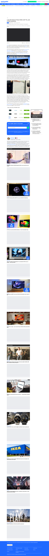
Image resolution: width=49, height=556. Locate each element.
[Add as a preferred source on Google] (9, 545)
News (8, 22)
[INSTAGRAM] (17, 138)
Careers (17, 549)
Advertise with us (26, 549)
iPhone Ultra (27, 5)
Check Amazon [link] (26, 117)
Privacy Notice (26, 131)
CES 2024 (24, 104)
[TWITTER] (15, 138)
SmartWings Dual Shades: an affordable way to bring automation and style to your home (36, 120)
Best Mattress (46, 5)
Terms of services (15, 131)
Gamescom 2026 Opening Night (19, 5)
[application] (18, 34)
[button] (46, 1)
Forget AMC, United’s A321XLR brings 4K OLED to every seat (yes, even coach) (36, 116)
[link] (10, 110)
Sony (7, 45)
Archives (8, 551)
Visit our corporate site (34, 542)
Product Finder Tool (39, 5)
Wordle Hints (33, 5)
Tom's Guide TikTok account (11, 144)
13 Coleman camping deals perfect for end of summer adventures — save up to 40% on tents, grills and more (36, 132)
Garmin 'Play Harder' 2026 (9, 5)
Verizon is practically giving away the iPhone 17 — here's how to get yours (36, 128)
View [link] (26, 110)
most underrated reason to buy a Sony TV (22, 53)
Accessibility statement (10, 549)
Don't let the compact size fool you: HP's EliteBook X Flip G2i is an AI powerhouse (36, 124)
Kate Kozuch (11, 22)
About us (34, 549)
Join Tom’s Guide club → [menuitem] (32, 1)
